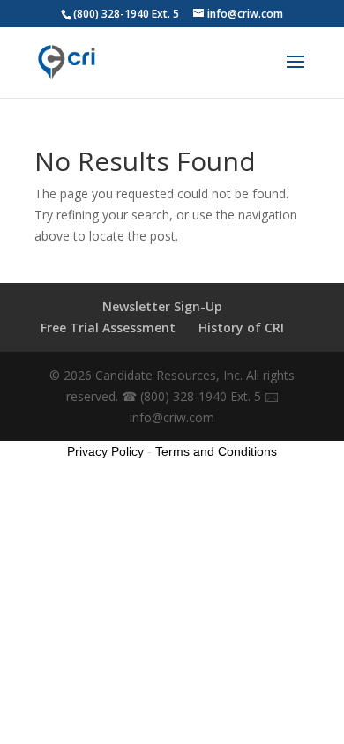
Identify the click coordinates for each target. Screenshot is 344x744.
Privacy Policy (105, 451)
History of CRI (241, 327)
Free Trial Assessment (108, 327)
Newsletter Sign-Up (162, 306)
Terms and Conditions (216, 451)
